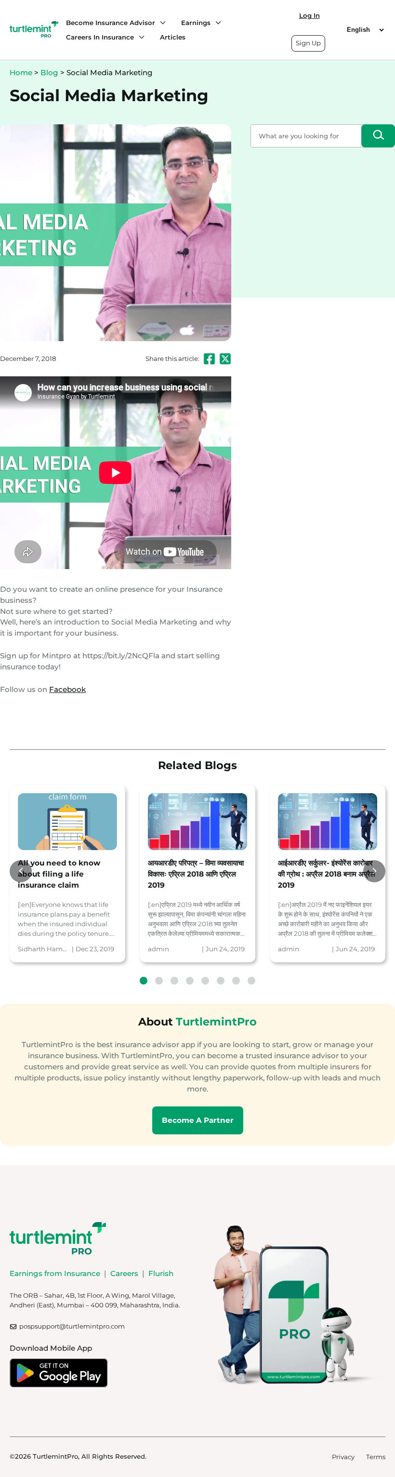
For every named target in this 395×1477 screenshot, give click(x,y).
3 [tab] (174, 981)
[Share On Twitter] (225, 359)
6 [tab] (220, 981)
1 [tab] (143, 981)
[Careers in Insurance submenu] (139, 37)
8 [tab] (251, 981)
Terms (375, 1457)
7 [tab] (236, 981)
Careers (124, 1273)
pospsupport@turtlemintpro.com (72, 1326)
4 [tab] (190, 981)
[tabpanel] (67, 873)
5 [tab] (205, 981)
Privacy (343, 1457)
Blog (49, 72)
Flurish (160, 1273)
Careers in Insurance (100, 37)
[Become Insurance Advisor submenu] (160, 23)
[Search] (378, 135)
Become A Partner (198, 1120)
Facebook (67, 689)
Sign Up (308, 43)
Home (21, 72)
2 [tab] (159, 981)
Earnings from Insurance (55, 1273)
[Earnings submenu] (216, 23)
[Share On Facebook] (209, 359)
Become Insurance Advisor (110, 23)
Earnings (196, 23)
